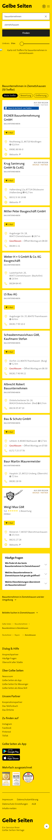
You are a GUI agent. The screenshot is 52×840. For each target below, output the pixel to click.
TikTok (5, 735)
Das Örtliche (8, 710)
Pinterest (6, 731)
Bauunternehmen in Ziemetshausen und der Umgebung (23, 598)
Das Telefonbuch (10, 706)
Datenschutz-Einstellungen (15, 804)
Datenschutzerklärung (27, 799)
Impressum (7, 799)
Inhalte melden (9, 808)
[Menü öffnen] (48, 6)
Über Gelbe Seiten (13, 670)
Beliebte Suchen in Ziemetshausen (18, 612)
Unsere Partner (11, 696)
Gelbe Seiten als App (11, 680)
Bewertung (26, 95)
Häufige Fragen (9, 658)
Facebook (6, 728)
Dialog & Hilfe (10, 648)
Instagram (7, 724)
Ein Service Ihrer (13, 828)
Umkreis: (8, 43)
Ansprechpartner (10, 654)
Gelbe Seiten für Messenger (15, 684)
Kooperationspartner (12, 702)
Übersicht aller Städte (12, 662)
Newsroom (7, 676)
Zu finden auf (10, 718)
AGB (34, 804)
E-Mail (10, 132)
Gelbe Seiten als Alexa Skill (14, 688)
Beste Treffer (10, 95)
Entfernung (41, 95)
